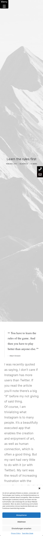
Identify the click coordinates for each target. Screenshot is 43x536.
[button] (39, 488)
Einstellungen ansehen (21, 528)
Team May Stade (27, 533)
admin (35, 164)
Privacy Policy (16, 533)
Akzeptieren (21, 515)
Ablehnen (21, 522)
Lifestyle (24, 164)
